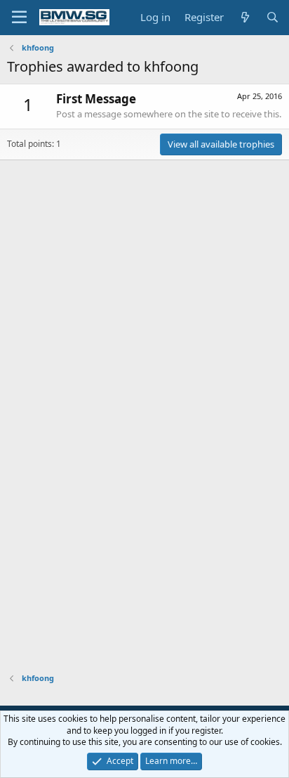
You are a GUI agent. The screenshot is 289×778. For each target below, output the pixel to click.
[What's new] (244, 17)
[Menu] (19, 17)
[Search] (272, 17)
